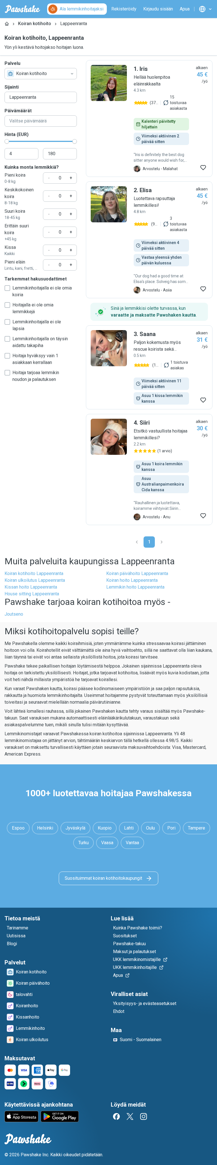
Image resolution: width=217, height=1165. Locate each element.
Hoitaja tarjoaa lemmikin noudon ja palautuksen (35, 376)
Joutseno (14, 614)
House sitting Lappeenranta (32, 593)
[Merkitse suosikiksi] (203, 167)
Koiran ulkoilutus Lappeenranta (35, 580)
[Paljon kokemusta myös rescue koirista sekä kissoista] (149, 367)
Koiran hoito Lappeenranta (132, 580)
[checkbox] (7, 288)
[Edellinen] (136, 542)
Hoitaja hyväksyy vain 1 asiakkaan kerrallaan (35, 359)
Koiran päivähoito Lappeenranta (137, 573)
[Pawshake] (22, 9)
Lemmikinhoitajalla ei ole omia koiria (42, 291)
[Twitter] (130, 1116)
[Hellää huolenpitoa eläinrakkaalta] (149, 118)
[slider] (7, 141)
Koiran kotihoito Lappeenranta (34, 573)
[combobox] (41, 73)
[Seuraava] (161, 542)
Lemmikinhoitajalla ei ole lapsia (36, 325)
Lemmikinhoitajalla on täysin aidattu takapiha (40, 342)
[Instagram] (143, 1116)
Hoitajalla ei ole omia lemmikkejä (32, 308)
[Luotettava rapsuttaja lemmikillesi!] (149, 240)
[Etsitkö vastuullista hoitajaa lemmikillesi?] (149, 469)
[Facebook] (116, 1116)
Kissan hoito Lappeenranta (31, 587)
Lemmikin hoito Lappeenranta (135, 587)
